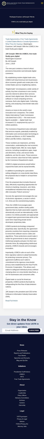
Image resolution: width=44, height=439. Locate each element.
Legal (22, 411)
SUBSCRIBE (34, 330)
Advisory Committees (22, 398)
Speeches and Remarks (22, 358)
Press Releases (22, 350)
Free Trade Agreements (29, 39)
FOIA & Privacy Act (22, 424)
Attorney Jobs (22, 426)
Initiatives (22, 366)
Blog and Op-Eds (22, 360)
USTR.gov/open (22, 416)
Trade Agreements (12, 39)
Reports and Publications (22, 353)
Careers (22, 403)
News (22, 345)
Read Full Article (12, 301)
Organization (22, 390)
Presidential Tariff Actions (22, 372)
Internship (22, 405)
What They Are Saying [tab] (24, 33)
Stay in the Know (22, 320)
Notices (22, 421)
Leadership (22, 393)
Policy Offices (22, 395)
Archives (22, 400)
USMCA (22, 374)
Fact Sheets (22, 355)
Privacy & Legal (22, 419)
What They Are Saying (14, 44)
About (22, 385)
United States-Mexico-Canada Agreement (22, 41)
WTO (22, 376)
